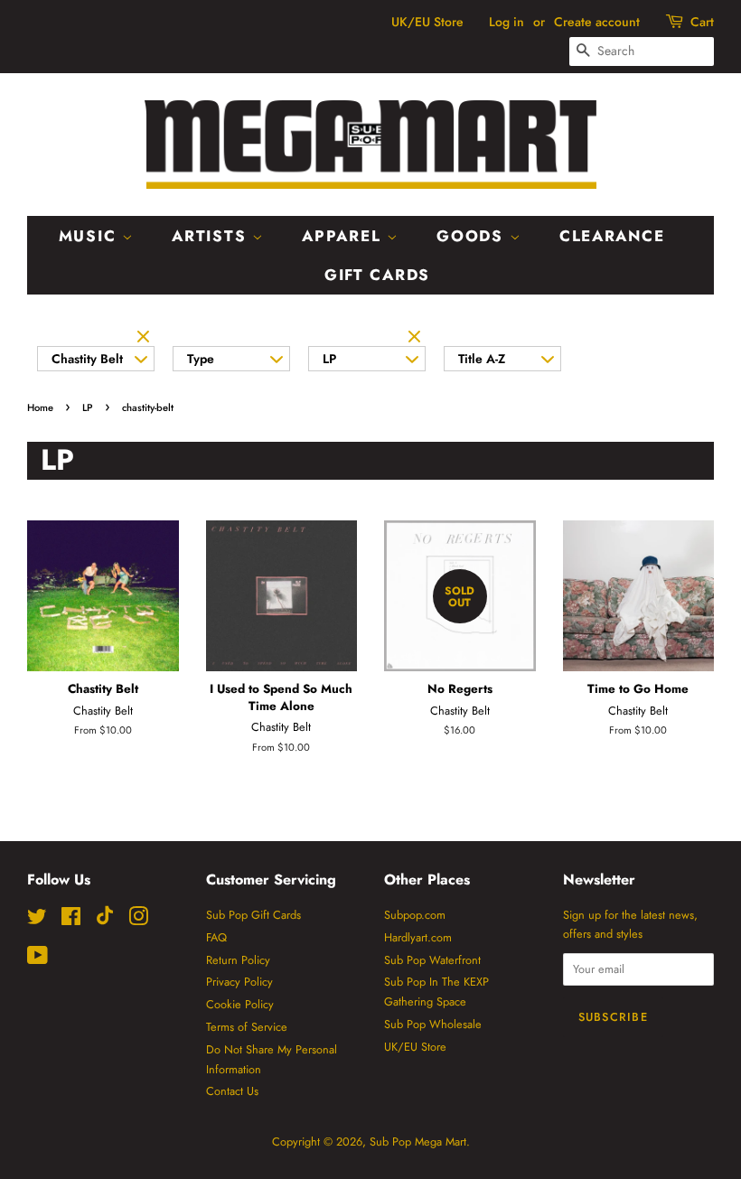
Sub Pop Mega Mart (418, 1141)
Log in (506, 22)
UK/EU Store (427, 22)
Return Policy (238, 959)
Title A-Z (481, 359)
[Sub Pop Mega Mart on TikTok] (105, 921)
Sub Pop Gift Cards (253, 914)
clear (145, 338)
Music (90, 236)
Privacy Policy (239, 981)
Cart (702, 22)
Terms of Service (246, 1026)
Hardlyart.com (418, 937)
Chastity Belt (87, 359)
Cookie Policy (240, 1004)
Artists (212, 236)
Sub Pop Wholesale (433, 1024)
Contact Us (232, 1090)
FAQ (216, 937)
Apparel (344, 236)
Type (200, 359)
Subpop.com (415, 914)
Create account (597, 22)
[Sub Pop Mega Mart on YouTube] (37, 959)
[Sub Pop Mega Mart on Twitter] (37, 920)
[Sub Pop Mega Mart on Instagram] (138, 920)
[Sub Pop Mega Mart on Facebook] (71, 920)
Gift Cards (377, 274)
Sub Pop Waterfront (432, 959)
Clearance (611, 236)
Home (40, 407)
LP (329, 359)
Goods (472, 236)
